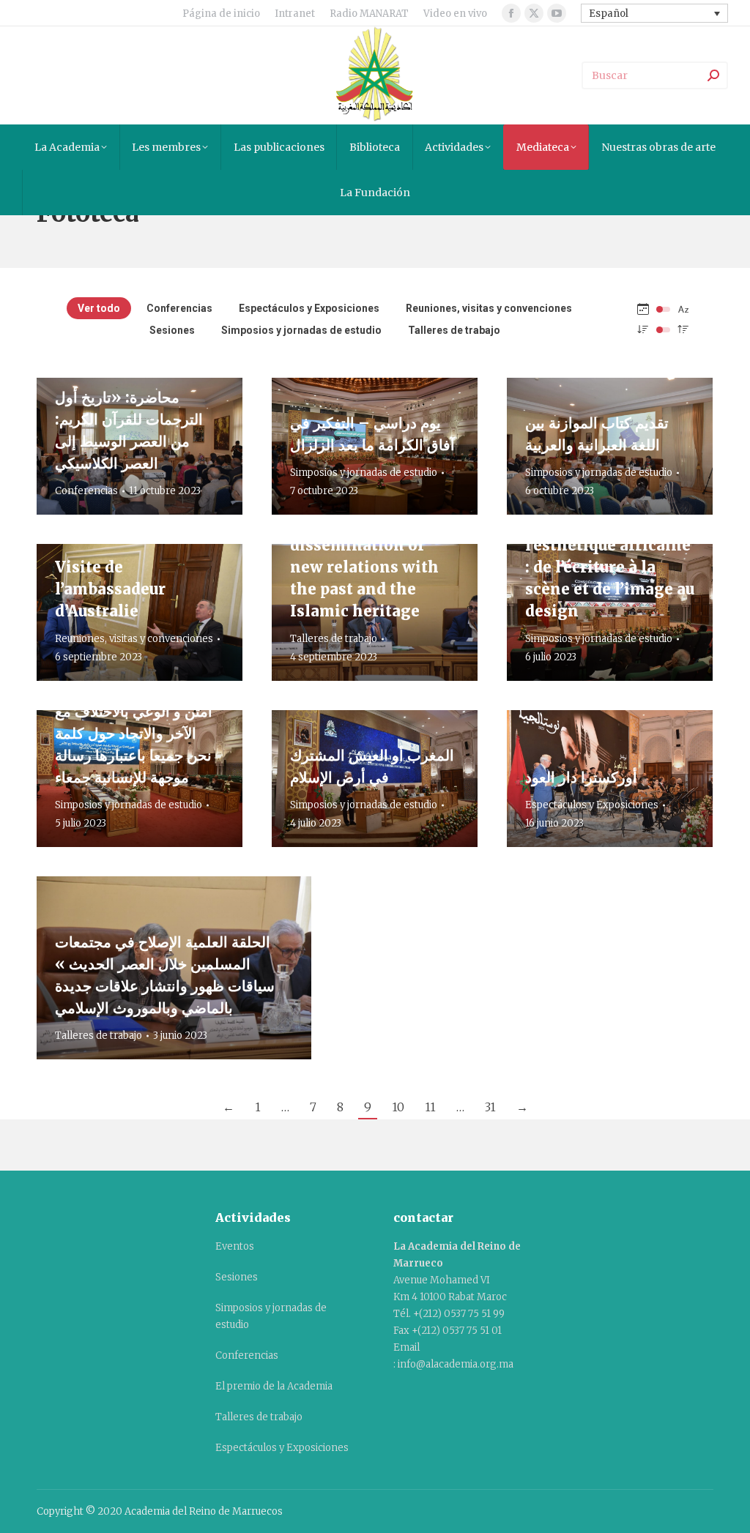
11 (430, 1107)
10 (398, 1107)
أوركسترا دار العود (581, 777)
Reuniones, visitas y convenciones (489, 308)
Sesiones (172, 330)
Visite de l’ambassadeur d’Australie (110, 589)
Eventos (234, 1246)
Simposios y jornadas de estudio (301, 330)
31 (490, 1107)
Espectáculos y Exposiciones (309, 308)
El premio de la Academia (274, 1386)
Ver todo (99, 308)
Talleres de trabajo (454, 330)
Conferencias (179, 308)
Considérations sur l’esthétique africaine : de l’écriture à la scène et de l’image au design (609, 567)
